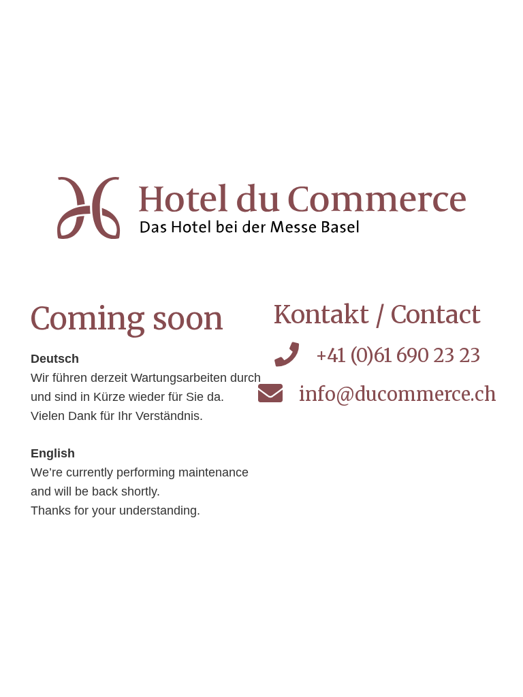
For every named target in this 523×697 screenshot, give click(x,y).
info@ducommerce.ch (397, 394)
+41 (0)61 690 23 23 (398, 355)
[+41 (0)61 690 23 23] (294, 355)
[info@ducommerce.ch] (278, 394)
